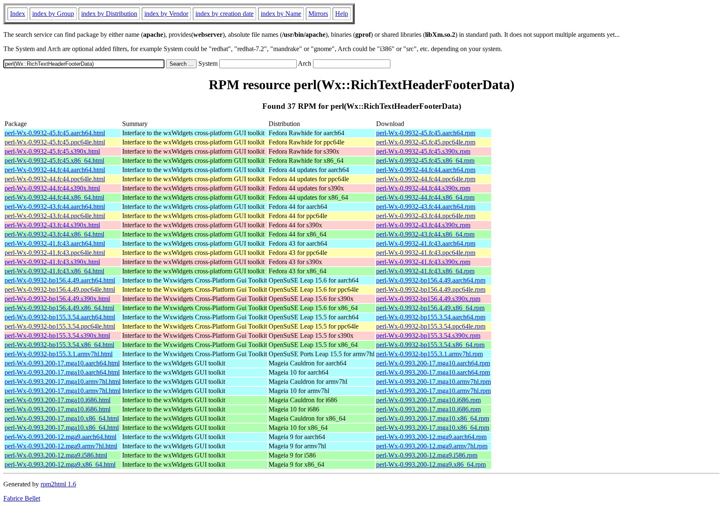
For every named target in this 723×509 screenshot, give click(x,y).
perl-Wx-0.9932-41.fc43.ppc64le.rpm (425, 252)
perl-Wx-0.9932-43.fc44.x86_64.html (54, 234)
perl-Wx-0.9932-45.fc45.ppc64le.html (55, 142)
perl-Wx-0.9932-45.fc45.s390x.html (52, 151)
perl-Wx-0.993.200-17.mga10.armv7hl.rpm (433, 381)
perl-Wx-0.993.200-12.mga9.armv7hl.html (61, 446)
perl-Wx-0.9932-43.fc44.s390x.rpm (423, 225)
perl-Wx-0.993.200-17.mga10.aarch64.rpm (433, 363)
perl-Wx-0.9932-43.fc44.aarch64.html (55, 206)
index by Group (53, 13)
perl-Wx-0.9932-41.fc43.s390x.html (52, 261)
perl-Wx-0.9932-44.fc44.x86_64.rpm (425, 197)
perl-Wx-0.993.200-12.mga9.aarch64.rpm (431, 436)
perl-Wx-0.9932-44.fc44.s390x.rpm (423, 188)
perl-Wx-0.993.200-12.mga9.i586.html (56, 455)
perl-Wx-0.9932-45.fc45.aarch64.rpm (425, 132)
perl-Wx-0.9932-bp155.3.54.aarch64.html (60, 317)
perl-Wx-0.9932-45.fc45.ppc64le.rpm (425, 142)
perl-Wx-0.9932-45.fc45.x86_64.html (54, 160)
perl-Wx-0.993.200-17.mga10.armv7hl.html (62, 381)
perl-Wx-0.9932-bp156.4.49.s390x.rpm (428, 298)
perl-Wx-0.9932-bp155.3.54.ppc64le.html (60, 326)
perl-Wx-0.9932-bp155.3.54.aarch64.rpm (430, 317)
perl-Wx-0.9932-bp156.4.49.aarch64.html (60, 280)
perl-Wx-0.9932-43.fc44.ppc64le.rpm (425, 215)
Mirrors (318, 13)
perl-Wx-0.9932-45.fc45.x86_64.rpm (425, 160)
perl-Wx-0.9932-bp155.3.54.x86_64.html (59, 344)
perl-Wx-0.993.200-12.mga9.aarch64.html (60, 436)
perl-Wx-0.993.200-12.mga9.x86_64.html (60, 464)
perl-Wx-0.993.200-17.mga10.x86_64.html (62, 418)
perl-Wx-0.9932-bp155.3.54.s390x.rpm (428, 335)
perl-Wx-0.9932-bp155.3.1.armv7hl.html (59, 353)
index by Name (281, 13)
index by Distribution (109, 13)
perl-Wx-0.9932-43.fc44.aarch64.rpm (425, 206)
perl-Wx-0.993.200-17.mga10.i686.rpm (428, 400)
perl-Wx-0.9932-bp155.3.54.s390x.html (57, 335)
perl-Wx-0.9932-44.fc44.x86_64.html (54, 197)
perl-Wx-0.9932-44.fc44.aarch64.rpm (425, 169)
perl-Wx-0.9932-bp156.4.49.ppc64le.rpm (430, 289)
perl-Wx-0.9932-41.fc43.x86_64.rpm (425, 271)
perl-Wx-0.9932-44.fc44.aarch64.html (55, 169)
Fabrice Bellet (21, 498)
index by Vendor (166, 13)
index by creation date (224, 13)
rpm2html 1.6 (58, 484)
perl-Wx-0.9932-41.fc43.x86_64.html (54, 271)
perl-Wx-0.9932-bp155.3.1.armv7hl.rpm (429, 353)
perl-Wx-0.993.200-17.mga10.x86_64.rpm (432, 418)
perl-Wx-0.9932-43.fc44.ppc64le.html (55, 215)
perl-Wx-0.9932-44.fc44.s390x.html (52, 188)
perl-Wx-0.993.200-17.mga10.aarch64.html (62, 363)
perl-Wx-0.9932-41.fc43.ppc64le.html (55, 252)
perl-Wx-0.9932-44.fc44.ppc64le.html (55, 179)
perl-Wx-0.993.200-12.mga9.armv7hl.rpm (431, 446)
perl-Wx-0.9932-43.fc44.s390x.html (52, 225)
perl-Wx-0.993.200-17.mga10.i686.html (57, 400)
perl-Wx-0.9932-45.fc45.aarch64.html (55, 132)
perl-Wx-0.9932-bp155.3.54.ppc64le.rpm (430, 326)
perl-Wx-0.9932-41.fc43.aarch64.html (55, 243)
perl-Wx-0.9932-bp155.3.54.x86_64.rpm (430, 344)
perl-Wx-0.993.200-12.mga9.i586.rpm (426, 455)
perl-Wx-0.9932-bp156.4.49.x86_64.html (59, 307)
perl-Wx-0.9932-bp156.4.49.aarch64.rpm (430, 280)
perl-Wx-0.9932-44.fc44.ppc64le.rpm (425, 179)
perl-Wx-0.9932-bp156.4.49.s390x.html (57, 298)
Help (341, 13)
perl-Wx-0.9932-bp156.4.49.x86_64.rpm (430, 307)
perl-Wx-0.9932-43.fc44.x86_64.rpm (425, 234)
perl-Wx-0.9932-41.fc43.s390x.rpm (423, 261)
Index (17, 13)
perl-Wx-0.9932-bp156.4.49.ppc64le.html (60, 289)
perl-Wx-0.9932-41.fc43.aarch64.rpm (425, 243)
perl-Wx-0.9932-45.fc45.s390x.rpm (423, 151)
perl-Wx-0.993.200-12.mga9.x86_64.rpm (431, 464)
